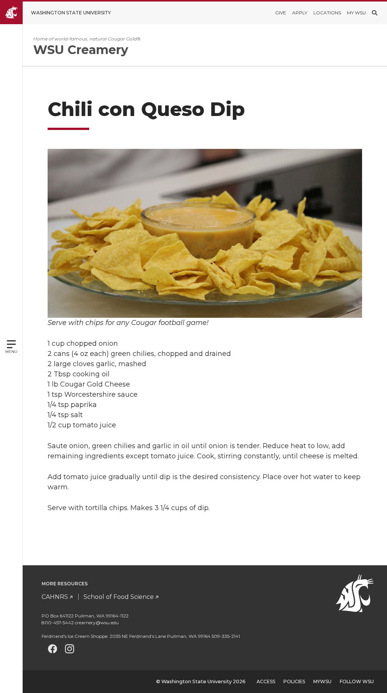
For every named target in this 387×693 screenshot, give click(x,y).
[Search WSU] (374, 13)
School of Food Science (119, 596)
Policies (294, 681)
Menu (11, 352)
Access (266, 681)
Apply (299, 12)
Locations (327, 12)
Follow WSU (357, 681)
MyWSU (322, 681)
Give (280, 12)
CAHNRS (55, 596)
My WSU (356, 12)
